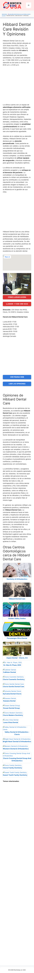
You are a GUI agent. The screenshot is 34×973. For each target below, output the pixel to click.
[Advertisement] (17, 86)
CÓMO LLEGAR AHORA (17, 297)
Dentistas (4, 14)
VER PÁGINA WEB (17, 377)
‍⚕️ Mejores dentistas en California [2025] (19, 14)
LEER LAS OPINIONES (17, 384)
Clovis (3, 15)
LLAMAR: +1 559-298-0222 (17, 304)
